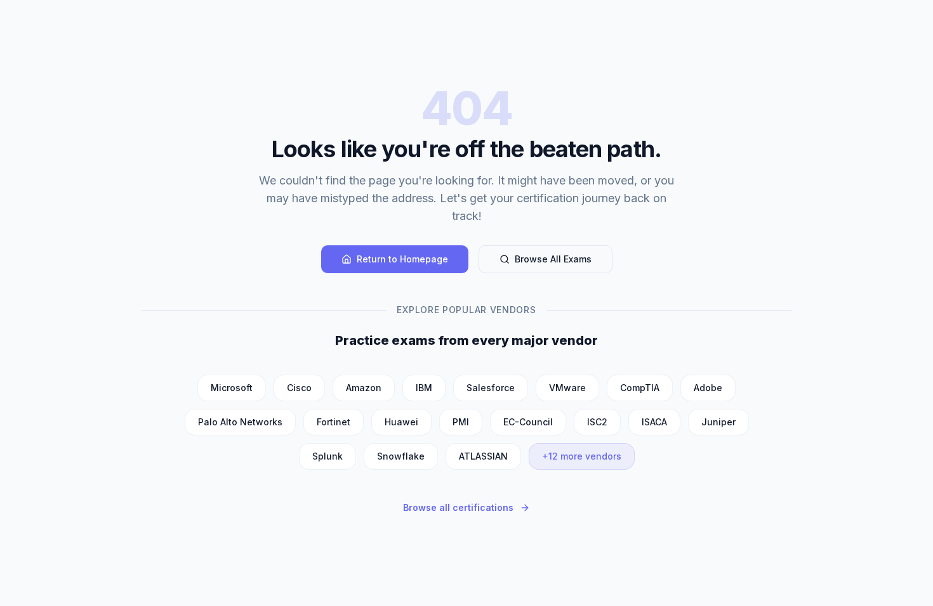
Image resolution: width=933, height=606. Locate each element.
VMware (567, 387)
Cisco (299, 387)
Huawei (401, 421)
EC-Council (528, 421)
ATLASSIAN (483, 456)
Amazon (363, 387)
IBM (424, 387)
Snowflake (401, 456)
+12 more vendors (581, 456)
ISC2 (597, 421)
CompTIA (639, 387)
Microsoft (232, 387)
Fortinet (333, 421)
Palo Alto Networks (240, 421)
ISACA (654, 421)
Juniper (718, 421)
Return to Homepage (402, 259)
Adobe (708, 387)
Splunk (327, 456)
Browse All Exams (553, 259)
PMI (461, 421)
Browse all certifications (458, 507)
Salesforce (490, 387)
